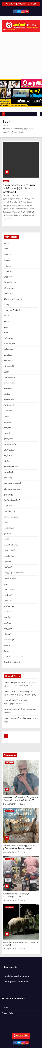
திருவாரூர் (8, 477)
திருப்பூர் (7, 461)
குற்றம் (6, 371)
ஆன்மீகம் (8, 271)
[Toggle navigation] (38, 114)
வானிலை (7, 623)
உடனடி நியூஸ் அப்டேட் (12, 310)
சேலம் (6, 416)
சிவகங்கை (8, 388)
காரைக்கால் (8, 360)
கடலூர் (7, 321)
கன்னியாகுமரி (9, 349)
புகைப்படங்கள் (9, 550)
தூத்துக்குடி (8, 494)
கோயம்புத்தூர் (9, 377)
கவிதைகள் (8, 338)
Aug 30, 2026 (10, 804)
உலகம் (6, 315)
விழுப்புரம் (7, 634)
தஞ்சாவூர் (8, 422)
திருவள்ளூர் (8, 472)
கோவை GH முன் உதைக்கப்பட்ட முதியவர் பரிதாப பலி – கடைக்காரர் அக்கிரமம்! (20, 799)
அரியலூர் (7, 260)
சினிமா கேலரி (9, 399)
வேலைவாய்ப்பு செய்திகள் (13, 656)
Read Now (21, 92)
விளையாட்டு (9, 639)
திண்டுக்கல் (9, 438)
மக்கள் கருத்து (10, 578)
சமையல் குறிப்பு (10, 382)
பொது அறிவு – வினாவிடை (14, 572)
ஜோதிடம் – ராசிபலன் (12, 662)
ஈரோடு (6, 304)
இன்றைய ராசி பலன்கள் (13, 299)
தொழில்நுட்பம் (9, 511)
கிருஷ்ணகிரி (9, 366)
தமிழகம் (6, 181)
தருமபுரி (7, 433)
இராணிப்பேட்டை (10, 282)
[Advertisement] (21, 56)
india (6, 248)
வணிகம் (7, 611)
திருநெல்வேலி (9, 450)
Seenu (22, 804)
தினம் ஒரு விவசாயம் (12, 489)
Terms (5, 1007)
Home (5, 125)
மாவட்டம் (7, 600)
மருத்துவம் (8, 595)
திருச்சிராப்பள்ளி (10, 444)
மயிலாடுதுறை (9, 589)
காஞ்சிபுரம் (8, 355)
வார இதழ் (8, 617)
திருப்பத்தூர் (8, 455)
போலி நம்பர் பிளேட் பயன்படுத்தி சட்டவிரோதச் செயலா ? (16, 895)
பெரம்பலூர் (8, 567)
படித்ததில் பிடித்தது (11, 544)
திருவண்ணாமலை (11, 466)
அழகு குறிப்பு (9, 265)
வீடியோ (7, 645)
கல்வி (6, 332)
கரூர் (6, 327)
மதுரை (6, 584)
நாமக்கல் (7, 533)
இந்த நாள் (8, 276)
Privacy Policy (8, 1013)
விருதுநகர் (8, 628)
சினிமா (7, 394)
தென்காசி (8, 505)
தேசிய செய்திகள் (11, 516)
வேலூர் (7, 651)
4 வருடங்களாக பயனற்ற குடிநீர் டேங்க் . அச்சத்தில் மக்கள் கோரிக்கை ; (19, 188)
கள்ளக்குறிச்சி (10, 343)
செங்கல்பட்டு (9, 405)
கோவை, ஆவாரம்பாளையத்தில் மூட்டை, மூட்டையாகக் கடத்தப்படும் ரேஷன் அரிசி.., (20, 848)
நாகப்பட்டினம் (9, 528)
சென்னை (8, 410)
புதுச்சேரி (7, 561)
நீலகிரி (6, 539)
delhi (6, 243)
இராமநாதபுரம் (9, 288)
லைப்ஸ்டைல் (9, 606)
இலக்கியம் (8, 293)
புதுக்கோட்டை (9, 556)
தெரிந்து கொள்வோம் (12, 500)
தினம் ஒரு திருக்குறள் (12, 483)
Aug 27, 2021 (10, 195)
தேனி (6, 522)
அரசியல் (7, 254)
